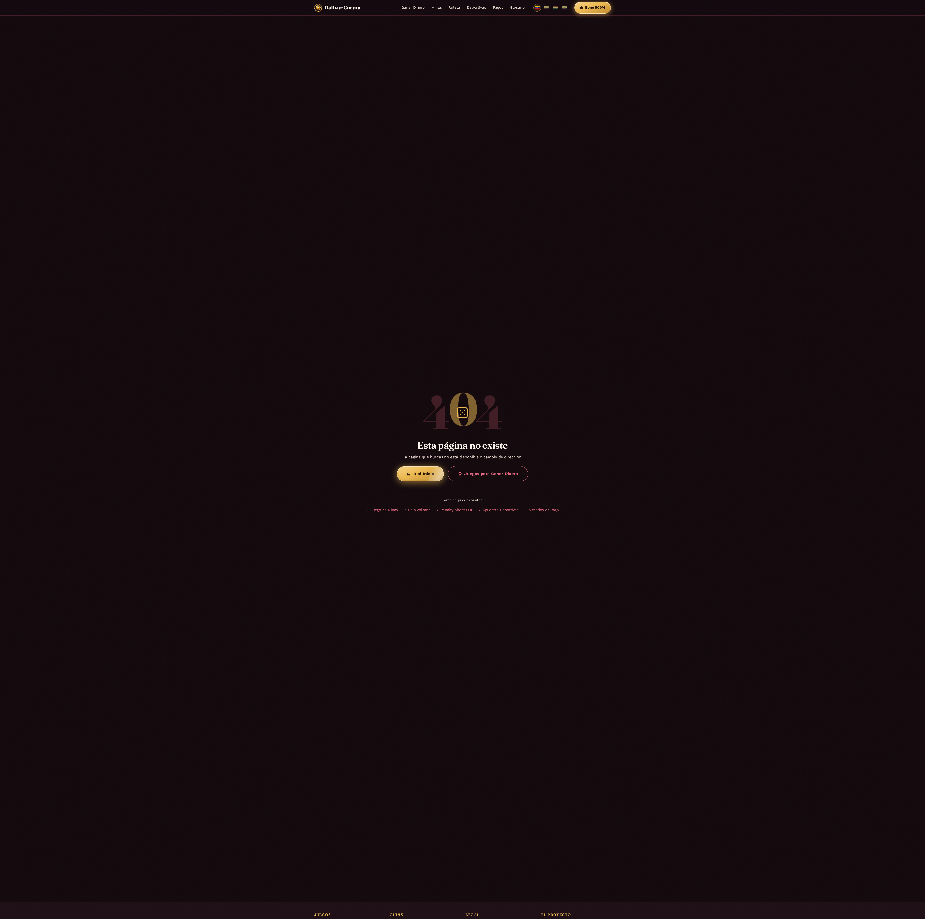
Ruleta (454, 7)
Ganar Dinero (413, 7)
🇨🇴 (546, 7)
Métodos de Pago (544, 510)
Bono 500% (595, 7)
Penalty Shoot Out (456, 510)
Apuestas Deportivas (500, 510)
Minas (436, 7)
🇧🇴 (555, 7)
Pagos (498, 7)
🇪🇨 (564, 7)
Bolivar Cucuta (343, 8)
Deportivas (476, 7)
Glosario (517, 7)
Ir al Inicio (423, 473)
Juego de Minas (384, 510)
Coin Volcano (419, 510)
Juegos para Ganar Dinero (491, 473)
